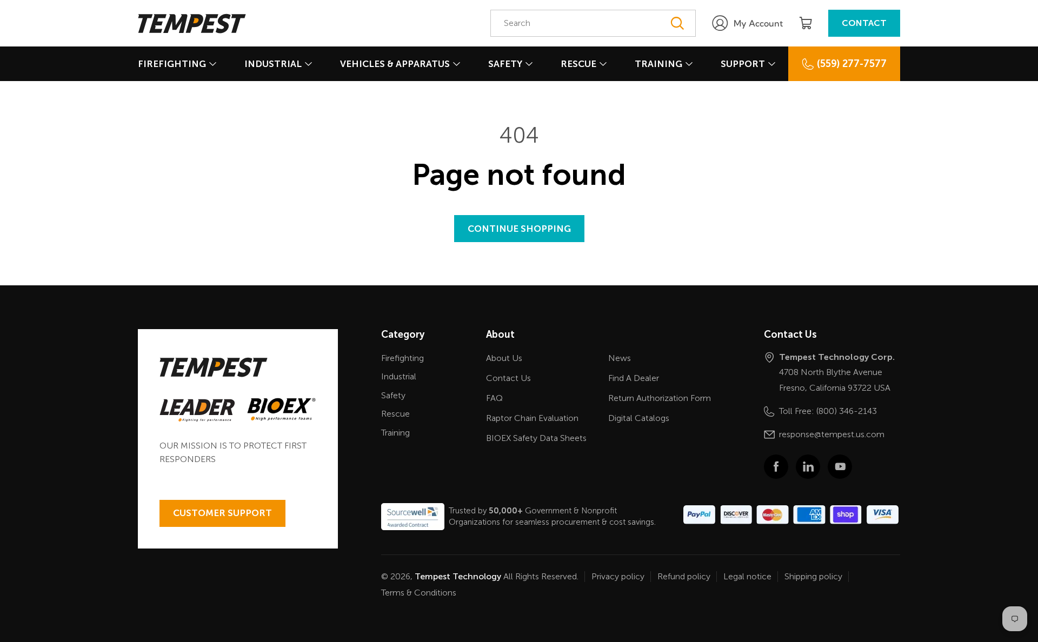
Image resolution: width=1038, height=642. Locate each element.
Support (743, 63)
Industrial (273, 63)
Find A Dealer (633, 378)
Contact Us (508, 378)
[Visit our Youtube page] (840, 466)
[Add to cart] (805, 23)
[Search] (677, 23)
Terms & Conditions (418, 592)
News (619, 358)
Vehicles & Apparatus (395, 63)
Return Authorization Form (659, 398)
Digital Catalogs (638, 418)
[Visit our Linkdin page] (808, 466)
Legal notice (747, 576)
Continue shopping (519, 228)
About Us (504, 358)
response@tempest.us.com (831, 434)
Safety (505, 63)
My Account (758, 23)
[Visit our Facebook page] (776, 466)
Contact (864, 23)
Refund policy (683, 576)
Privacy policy (617, 576)
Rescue (578, 63)
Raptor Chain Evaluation (532, 418)
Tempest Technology (458, 576)
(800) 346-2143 (846, 411)
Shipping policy (813, 576)
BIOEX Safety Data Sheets (536, 438)
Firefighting (172, 63)
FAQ (494, 398)
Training (658, 63)
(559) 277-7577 (852, 64)
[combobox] (593, 23)
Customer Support (222, 512)
